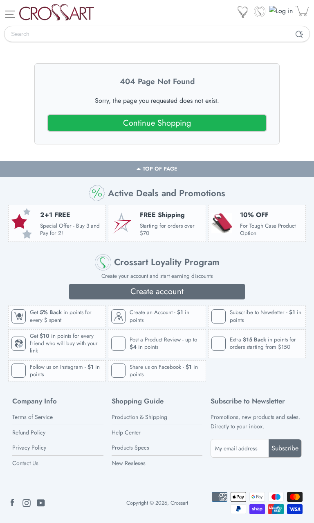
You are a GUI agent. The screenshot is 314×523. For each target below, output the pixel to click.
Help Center (126, 432)
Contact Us (25, 463)
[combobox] (146, 34)
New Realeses (129, 463)
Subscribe (284, 448)
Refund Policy (28, 432)
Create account (157, 291)
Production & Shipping (139, 417)
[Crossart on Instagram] (26, 502)
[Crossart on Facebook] (12, 502)
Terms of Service (32, 417)
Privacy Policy (29, 447)
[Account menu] (281, 11)
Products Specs (130, 447)
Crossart (179, 503)
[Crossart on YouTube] (41, 502)
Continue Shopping (157, 123)
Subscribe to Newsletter (248, 401)
